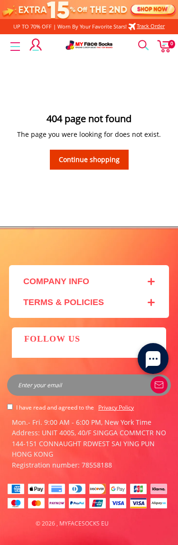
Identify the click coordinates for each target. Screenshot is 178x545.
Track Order (151, 25)
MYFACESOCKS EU (84, 523)
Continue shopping (89, 159)
